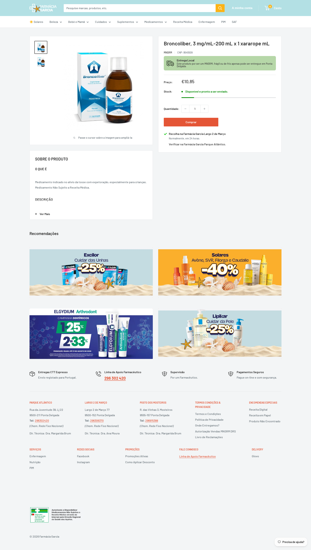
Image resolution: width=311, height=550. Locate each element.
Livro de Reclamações (209, 437)
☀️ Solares (36, 21)
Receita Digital (258, 409)
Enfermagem (207, 21)
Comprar (191, 122)
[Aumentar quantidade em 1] (204, 109)
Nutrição (35, 462)
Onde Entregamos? (207, 425)
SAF (234, 21)
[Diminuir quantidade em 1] (185, 109)
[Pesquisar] (220, 8)
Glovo (255, 456)
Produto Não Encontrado (264, 421)
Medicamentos (153, 21)
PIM (223, 21)
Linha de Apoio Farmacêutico (197, 456)
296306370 (97, 420)
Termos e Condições (208, 413)
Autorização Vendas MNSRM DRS (215, 431)
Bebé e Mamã (76, 21)
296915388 (151, 420)
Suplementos (125, 21)
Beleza (53, 21)
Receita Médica (182, 21)
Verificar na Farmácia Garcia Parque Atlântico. (197, 144)
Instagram (83, 462)
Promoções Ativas (136, 456)
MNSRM (168, 52)
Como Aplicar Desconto (140, 462)
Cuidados (101, 21)
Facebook (83, 456)
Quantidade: (171, 108)
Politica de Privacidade (209, 419)
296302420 (42, 420)
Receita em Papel (260, 415)
